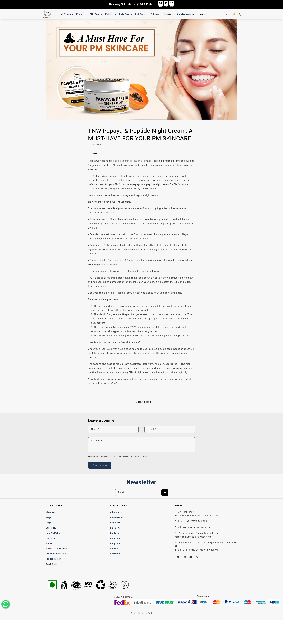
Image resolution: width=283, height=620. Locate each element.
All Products (116, 512)
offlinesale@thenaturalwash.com (201, 549)
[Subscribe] (164, 492)
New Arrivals (116, 517)
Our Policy (51, 528)
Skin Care (115, 523)
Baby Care (115, 538)
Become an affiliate (56, 554)
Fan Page (50, 538)
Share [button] (94, 153)
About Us (50, 512)
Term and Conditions (56, 548)
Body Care (115, 543)
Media (49, 543)
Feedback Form (53, 559)
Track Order (52, 564)
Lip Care (114, 533)
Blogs (48, 517)
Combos (114, 548)
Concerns (115, 554)
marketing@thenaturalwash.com (193, 536)
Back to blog (143, 401)
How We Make (53, 533)
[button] (81, 14)
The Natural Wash (145, 613)
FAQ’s (48, 523)
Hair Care (115, 528)
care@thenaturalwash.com (197, 527)
